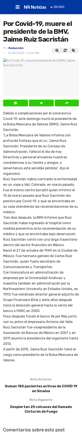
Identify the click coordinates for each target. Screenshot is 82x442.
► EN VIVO (57, 7)
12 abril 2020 (16, 52)
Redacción (16, 48)
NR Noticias (35, 7)
